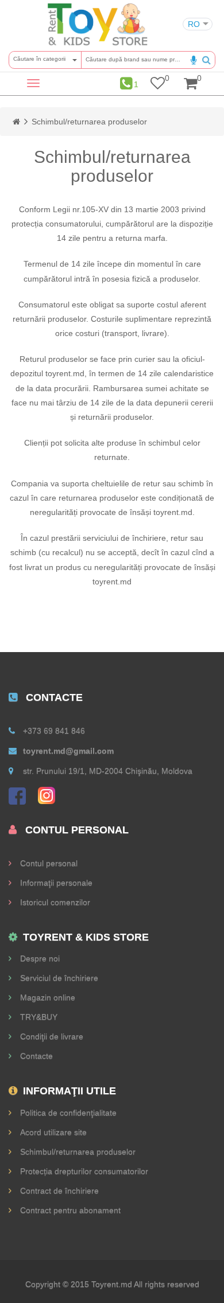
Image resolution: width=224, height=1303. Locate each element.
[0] (157, 85)
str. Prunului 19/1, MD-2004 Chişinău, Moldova (107, 770)
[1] (126, 83)
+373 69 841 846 (54, 730)
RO (194, 24)
